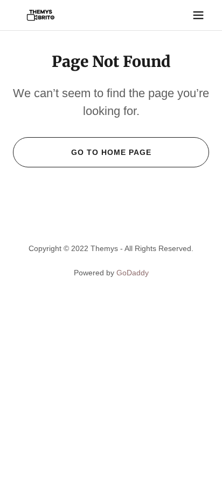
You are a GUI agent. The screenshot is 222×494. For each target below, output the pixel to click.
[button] (198, 15)
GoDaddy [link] (132, 272)
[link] (41, 15)
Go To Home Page (111, 152)
